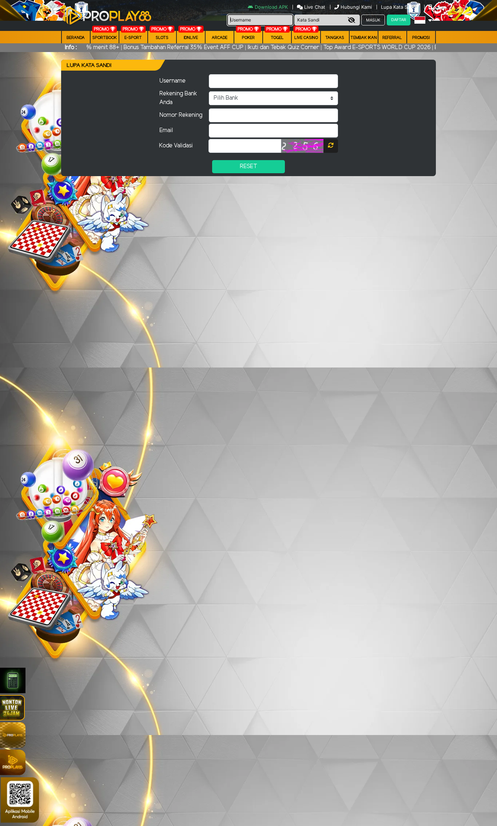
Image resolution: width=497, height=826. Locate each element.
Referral (392, 37)
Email (166, 130)
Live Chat (314, 7)
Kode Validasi (176, 145)
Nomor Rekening (180, 115)
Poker (248, 37)
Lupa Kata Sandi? (401, 7)
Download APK (271, 7)
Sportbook (104, 37)
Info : (71, 47)
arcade (219, 37)
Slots (162, 37)
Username (172, 81)
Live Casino (306, 37)
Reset (248, 166)
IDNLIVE (191, 37)
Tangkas (334, 37)
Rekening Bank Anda (178, 98)
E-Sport (133, 37)
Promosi (421, 37)
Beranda (76, 37)
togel (277, 37)
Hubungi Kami (356, 7)
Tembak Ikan (363, 37)
